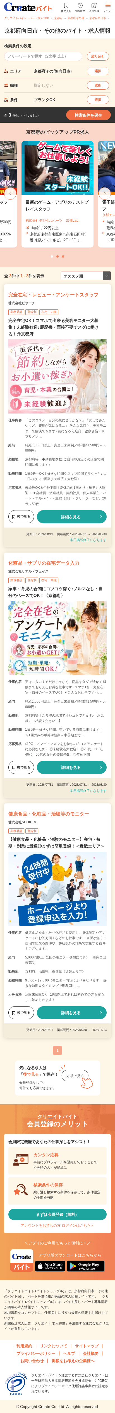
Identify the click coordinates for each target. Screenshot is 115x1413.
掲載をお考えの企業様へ (73, 1361)
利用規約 (24, 1346)
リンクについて (53, 1346)
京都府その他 (76, 18)
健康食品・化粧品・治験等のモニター (48, 814)
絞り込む (98, 56)
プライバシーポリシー (36, 1353)
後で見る (23, 517)
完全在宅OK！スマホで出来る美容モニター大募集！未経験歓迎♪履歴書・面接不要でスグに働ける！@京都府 (53, 327)
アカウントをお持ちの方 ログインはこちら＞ (57, 1225)
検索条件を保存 (88, 115)
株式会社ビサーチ (21, 303)
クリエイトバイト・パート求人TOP (26, 18)
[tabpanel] (57, 194)
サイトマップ (87, 1346)
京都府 (58, 18)
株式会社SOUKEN (22, 822)
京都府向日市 (97, 18)
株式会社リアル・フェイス (28, 571)
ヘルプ (69, 1353)
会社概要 (91, 1353)
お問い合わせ (32, 1361)
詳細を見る (71, 517)
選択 (98, 71)
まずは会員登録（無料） (57, 1214)
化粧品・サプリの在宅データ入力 (44, 563)
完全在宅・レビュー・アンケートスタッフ (53, 294)
